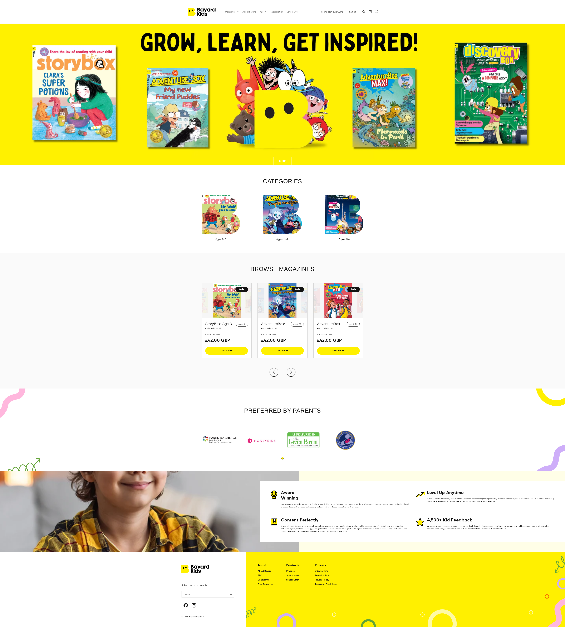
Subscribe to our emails (194, 585)
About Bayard (264, 571)
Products (290, 571)
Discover (227, 350)
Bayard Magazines (197, 616)
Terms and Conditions (326, 584)
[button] (232, 12)
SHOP (282, 161)
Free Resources (265, 584)
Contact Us (263, 579)
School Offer (292, 579)
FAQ (260, 575)
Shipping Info (321, 571)
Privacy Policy (322, 579)
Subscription (292, 575)
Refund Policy (322, 575)
